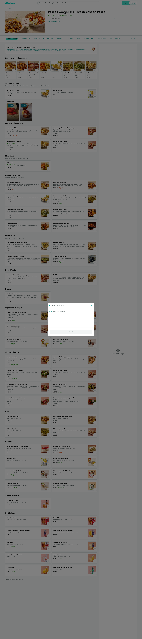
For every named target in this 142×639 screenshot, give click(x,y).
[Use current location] (92, 305)
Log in (50, 311)
